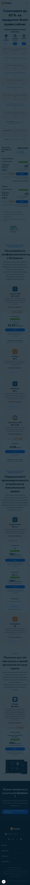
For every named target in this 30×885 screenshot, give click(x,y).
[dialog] (15, 442)
